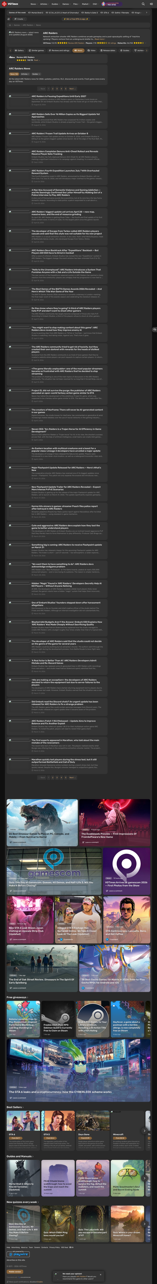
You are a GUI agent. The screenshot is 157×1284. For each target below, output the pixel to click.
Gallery (21, 50)
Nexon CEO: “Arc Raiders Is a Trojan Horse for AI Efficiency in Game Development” (66, 430)
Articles (25, 74)
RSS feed (64, 1247)
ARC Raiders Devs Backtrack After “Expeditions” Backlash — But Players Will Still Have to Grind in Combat (65, 251)
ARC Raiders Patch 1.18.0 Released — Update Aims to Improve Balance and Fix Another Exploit (64, 722)
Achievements (143, 50)
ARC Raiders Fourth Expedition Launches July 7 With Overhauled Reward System (65, 172)
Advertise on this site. (16, 1260)
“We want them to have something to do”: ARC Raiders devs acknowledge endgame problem (63, 565)
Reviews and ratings (60, 50)
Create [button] (20, 19)
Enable (40, 1282)
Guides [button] (55, 4)
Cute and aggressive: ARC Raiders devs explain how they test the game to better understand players (66, 526)
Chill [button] (95, 4)
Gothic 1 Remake (122, 13)
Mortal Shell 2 (37, 13)
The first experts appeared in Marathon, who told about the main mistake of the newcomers (65, 741)
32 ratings (112, 43)
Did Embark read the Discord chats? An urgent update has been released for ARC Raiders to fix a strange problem (65, 702)
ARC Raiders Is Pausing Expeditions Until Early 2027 (59, 96)
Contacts (44, 1247)
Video (93, 50)
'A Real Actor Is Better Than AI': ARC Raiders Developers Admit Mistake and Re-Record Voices (64, 661)
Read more (99, 39)
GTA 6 (106, 13)
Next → (73, 89)
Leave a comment (19, 842)
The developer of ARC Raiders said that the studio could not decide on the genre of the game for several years (67, 642)
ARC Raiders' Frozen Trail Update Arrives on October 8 (60, 133)
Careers (37, 1247)
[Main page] (10, 4)
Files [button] (75, 4)
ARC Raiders (28, 25)
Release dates (109, 50)
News (38, 25)
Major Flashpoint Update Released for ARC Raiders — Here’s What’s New (66, 468)
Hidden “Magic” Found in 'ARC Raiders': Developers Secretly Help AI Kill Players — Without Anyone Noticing (67, 584)
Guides (126, 50)
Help (8, 1247)
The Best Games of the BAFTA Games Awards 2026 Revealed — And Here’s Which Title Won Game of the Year (67, 290)
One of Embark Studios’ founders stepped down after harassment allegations (66, 604)
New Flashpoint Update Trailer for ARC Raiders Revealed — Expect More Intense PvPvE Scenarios (66, 488)
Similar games (38, 50)
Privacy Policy (54, 1247)
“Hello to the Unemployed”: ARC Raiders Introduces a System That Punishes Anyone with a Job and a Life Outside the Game (66, 271)
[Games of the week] (146, 12)
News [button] (33, 4)
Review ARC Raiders (76, 43)
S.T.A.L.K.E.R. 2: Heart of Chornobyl (64, 13)
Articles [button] (43, 4)
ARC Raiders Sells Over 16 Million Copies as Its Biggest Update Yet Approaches (66, 115)
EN (72, 1247)
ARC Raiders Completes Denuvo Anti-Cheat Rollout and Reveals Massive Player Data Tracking (65, 152)
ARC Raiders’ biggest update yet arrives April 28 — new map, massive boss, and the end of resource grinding (63, 213)
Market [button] (85, 4)
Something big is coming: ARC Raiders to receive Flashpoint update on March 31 (67, 546)
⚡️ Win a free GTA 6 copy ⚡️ (76, 19)
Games (17, 25)
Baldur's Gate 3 (91, 13)
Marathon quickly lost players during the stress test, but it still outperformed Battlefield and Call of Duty (64, 760)
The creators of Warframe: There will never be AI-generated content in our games (67, 411)
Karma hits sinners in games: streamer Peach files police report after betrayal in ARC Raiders (65, 507)
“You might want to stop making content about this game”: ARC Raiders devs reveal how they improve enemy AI (65, 328)
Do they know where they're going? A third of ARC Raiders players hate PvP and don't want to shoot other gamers (66, 309)
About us (24, 1247)
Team (31, 1247)
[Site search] (143, 4)
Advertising (15, 1247)
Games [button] (66, 4)
